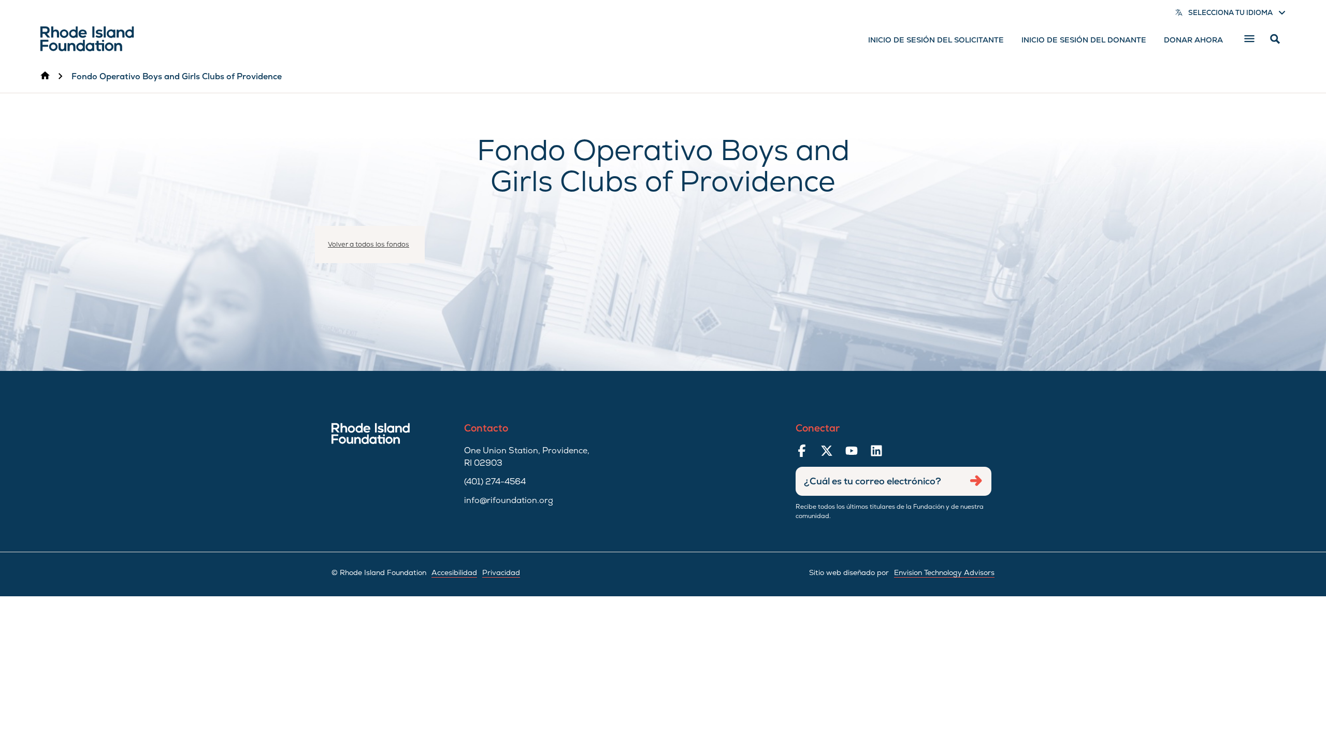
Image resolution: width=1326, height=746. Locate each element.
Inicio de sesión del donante (1083, 40)
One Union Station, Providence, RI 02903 (526, 456)
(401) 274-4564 (495, 481)
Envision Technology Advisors (944, 572)
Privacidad (501, 572)
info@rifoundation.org (508, 500)
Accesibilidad (454, 572)
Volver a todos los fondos (368, 244)
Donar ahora (1193, 40)
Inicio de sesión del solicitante (936, 40)
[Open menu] (1249, 39)
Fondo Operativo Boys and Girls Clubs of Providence (176, 76)
